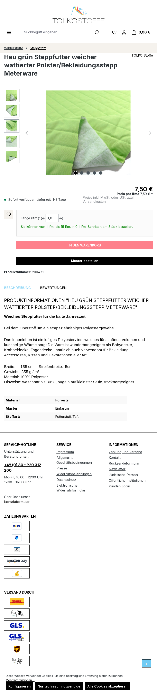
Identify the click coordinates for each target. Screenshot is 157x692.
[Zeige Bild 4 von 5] (94, 173)
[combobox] (57, 32)
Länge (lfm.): (30, 218)
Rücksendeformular (124, 463)
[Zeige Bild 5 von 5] (100, 173)
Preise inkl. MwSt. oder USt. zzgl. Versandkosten (108, 199)
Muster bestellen (84, 261)
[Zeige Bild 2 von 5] (81, 173)
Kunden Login (119, 486)
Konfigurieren (19, 686)
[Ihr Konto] (124, 32)
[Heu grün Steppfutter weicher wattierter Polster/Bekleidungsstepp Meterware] (88, 132)
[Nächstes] (150, 132)
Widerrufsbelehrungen (74, 474)
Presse (61, 468)
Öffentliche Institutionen (127, 480)
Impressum (65, 452)
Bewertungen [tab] (53, 288)
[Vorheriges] (27, 132)
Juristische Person (123, 475)
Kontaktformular (16, 502)
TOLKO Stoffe (142, 55)
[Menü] (9, 32)
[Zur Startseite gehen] (78, 14)
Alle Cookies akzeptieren (107, 686)
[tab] (17, 288)
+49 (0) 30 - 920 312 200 (22, 467)
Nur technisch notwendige (59, 686)
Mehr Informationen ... (20, 680)
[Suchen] (96, 32)
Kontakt (115, 458)
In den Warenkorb (84, 245)
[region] (78, 133)
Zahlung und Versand (125, 452)
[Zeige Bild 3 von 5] (88, 173)
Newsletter (117, 469)
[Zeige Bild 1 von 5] (75, 173)
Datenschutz (66, 480)
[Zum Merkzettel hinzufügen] (8, 214)
